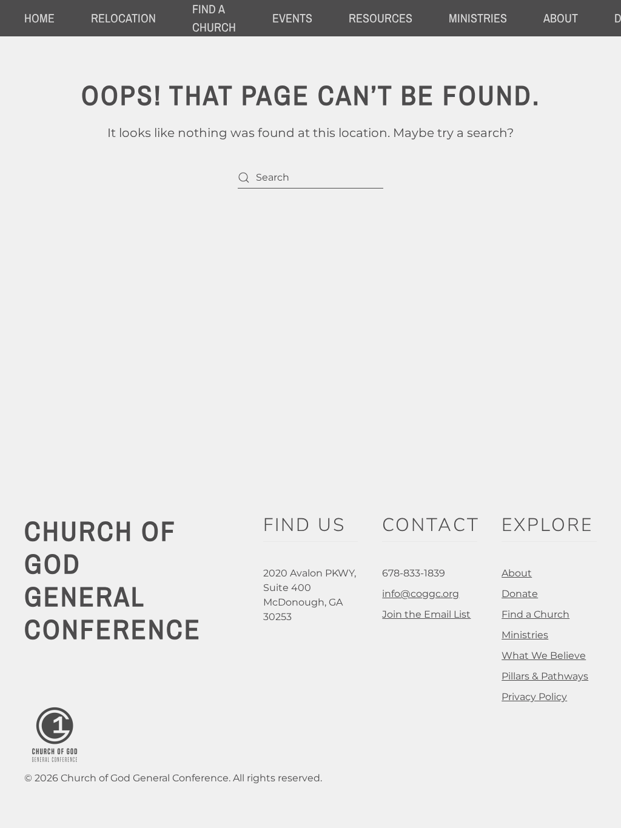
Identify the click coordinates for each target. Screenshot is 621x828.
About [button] (560, 18)
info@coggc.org (420, 593)
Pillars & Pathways (545, 676)
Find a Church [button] (214, 18)
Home (39, 18)
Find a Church (535, 614)
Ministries (525, 635)
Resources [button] (380, 18)
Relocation (123, 18)
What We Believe (544, 655)
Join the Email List (426, 614)
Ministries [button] (478, 18)
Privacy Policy (534, 697)
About (517, 573)
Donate (520, 593)
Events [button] (292, 18)
